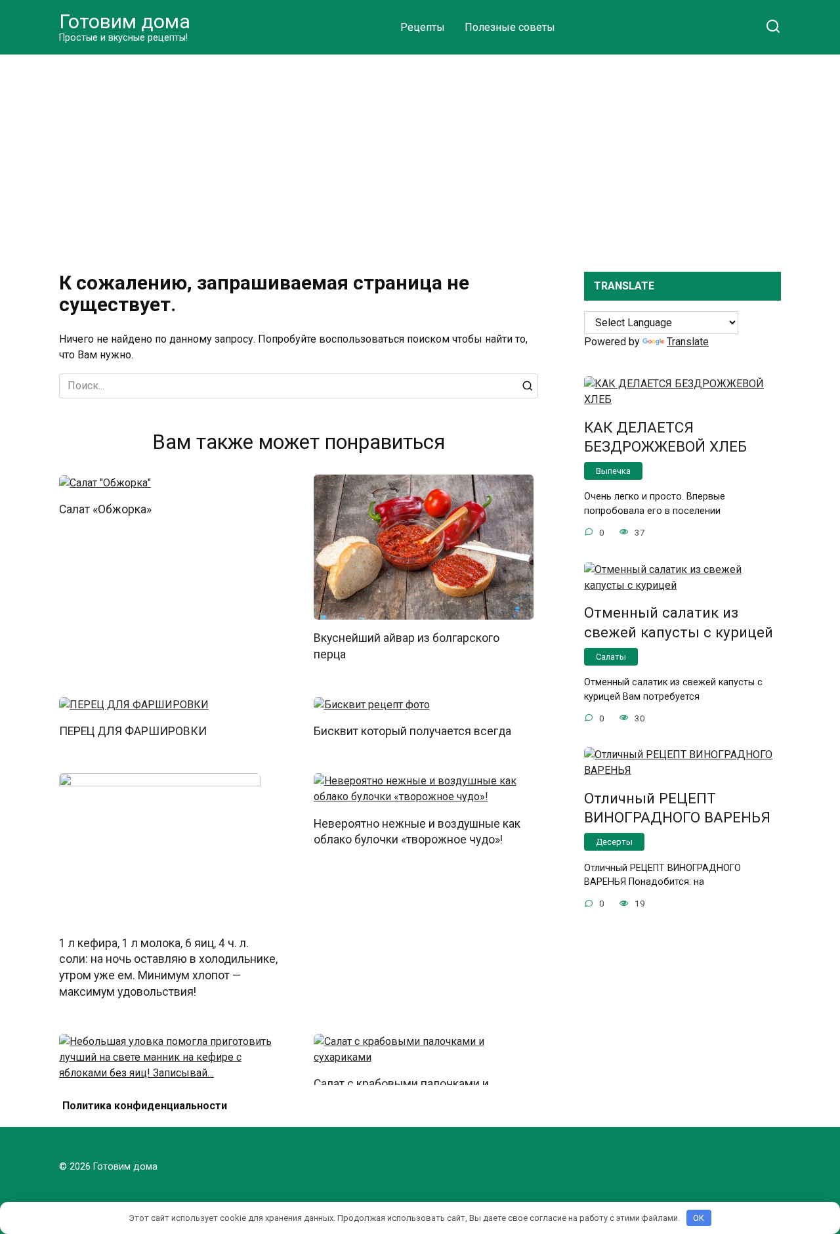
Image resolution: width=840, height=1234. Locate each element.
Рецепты (422, 27)
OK (698, 1218)
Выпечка (613, 471)
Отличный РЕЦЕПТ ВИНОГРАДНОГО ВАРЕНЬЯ (677, 808)
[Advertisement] (420, 153)
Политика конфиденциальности (144, 1105)
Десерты (614, 842)
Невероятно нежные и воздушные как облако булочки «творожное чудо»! (417, 831)
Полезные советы (510, 27)
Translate (688, 341)
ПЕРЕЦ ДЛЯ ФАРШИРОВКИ (133, 731)
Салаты (611, 657)
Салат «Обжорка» (105, 509)
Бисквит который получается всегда (412, 731)
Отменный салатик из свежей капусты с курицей (678, 623)
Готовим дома (124, 21)
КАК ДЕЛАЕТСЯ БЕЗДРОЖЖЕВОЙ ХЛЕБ (665, 437)
